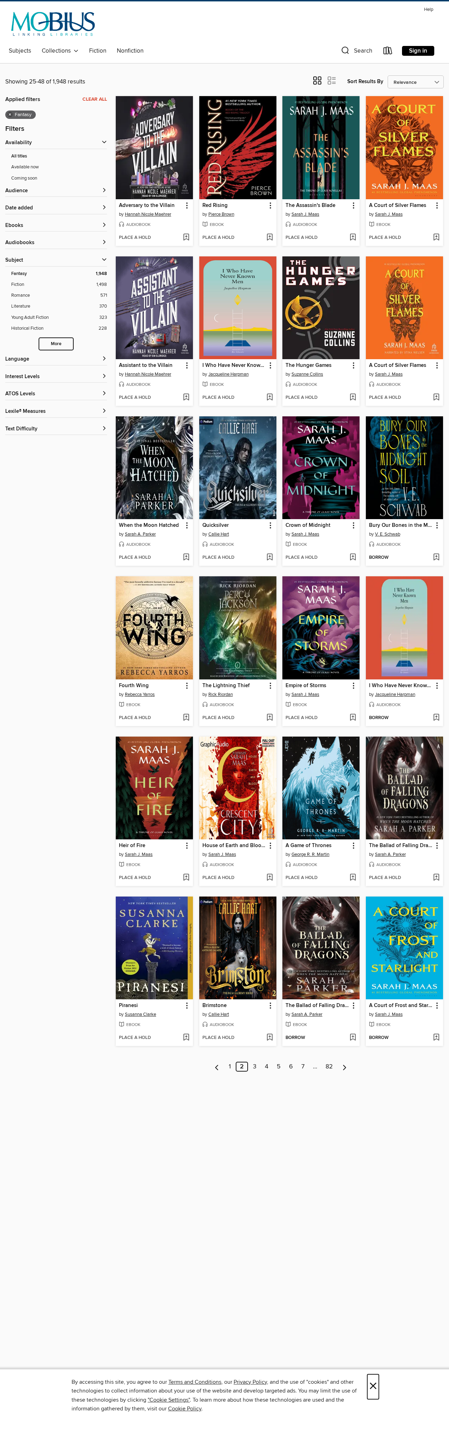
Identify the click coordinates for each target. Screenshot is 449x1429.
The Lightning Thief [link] (226, 686)
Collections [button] (58, 51)
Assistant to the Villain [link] (146, 365)
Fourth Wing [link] (134, 686)
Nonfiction (130, 51)
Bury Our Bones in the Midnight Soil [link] (401, 525)
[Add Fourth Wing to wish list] (186, 718)
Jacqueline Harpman (228, 374)
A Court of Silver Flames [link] (397, 205)
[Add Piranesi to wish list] (186, 1037)
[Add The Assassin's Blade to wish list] (352, 237)
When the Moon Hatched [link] (149, 525)
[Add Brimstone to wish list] (269, 1037)
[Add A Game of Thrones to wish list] (352, 878)
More (56, 344)
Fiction (97, 51)
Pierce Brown (221, 214)
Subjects (20, 51)
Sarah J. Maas (305, 214)
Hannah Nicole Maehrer (148, 214)
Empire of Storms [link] (306, 686)
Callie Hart (218, 534)
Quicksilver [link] (215, 525)
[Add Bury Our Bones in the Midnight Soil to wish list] (436, 557)
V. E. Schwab (387, 534)
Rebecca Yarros (140, 694)
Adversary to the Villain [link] (147, 205)
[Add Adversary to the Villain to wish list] (186, 237)
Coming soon (24, 178)
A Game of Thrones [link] (308, 846)
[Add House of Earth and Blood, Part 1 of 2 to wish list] (269, 878)
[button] (356, 52)
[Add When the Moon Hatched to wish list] (186, 557)
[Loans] (387, 52)
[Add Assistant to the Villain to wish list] (186, 397)
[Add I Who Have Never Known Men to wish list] (269, 397)
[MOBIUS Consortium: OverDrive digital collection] (53, 24)
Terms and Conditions (194, 1382)
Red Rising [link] (215, 205)
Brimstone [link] (214, 1005)
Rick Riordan (220, 694)
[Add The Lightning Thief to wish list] (269, 718)
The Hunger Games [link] (308, 365)
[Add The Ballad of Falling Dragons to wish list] (436, 878)
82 (329, 1067)
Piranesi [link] (128, 1005)
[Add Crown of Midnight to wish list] (352, 557)
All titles (19, 156)
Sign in (418, 51)
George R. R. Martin (310, 854)
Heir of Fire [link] (132, 846)
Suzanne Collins (307, 374)
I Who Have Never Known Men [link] (234, 365)
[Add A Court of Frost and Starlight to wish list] (436, 1037)
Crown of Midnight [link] (308, 525)
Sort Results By (365, 81)
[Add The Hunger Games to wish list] (352, 397)
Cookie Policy (184, 1408)
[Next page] (344, 1066)
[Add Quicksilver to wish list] (269, 557)
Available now (25, 167)
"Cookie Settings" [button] (169, 1399)
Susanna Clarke (140, 1014)
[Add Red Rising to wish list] (269, 237)
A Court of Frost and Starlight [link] (401, 1005)
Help (428, 9)
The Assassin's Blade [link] (310, 205)
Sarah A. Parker (140, 534)
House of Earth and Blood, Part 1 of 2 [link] (234, 846)
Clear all (94, 99)
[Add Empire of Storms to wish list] (352, 718)
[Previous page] (217, 1066)
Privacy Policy (250, 1382)
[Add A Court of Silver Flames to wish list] (436, 237)
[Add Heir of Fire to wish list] (186, 878)
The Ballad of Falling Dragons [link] (401, 846)
